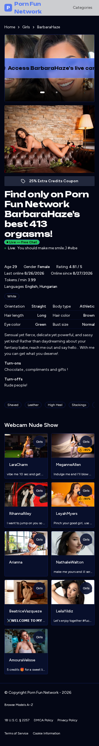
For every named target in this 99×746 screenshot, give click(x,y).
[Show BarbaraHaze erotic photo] (42, 92)
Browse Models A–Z (18, 705)
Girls (26, 27)
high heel (55, 405)
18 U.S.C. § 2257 (16, 720)
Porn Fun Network (24, 8)
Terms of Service (16, 733)
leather (33, 405)
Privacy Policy (67, 720)
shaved (12, 405)
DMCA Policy (43, 720)
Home (9, 27)
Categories (82, 7)
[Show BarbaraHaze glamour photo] (57, 92)
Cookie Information (46, 733)
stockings (79, 405)
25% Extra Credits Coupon (56, 182)
